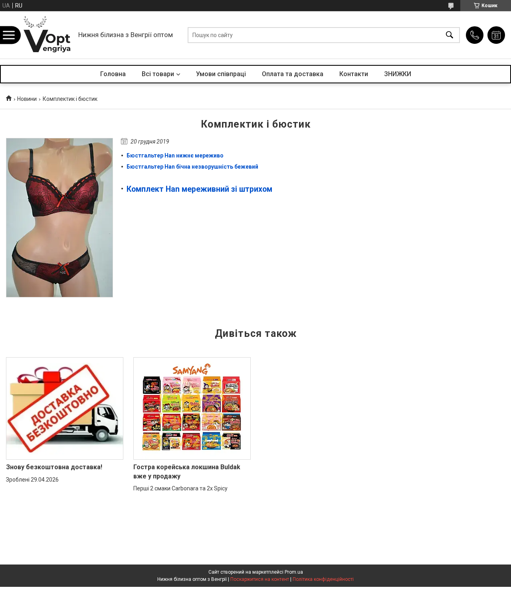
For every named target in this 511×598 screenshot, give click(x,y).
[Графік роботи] (496, 35)
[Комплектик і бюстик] (59, 217)
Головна (113, 74)
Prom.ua (294, 572)
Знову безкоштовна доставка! (54, 467)
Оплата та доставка (292, 74)
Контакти (353, 74)
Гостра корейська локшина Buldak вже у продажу (186, 471)
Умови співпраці (221, 74)
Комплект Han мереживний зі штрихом (199, 189)
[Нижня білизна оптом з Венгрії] (47, 35)
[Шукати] (449, 35)
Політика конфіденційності (323, 579)
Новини (27, 99)
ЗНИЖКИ (397, 74)
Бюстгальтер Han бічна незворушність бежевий (192, 166)
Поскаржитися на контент (259, 579)
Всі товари (158, 74)
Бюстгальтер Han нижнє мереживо (175, 155)
